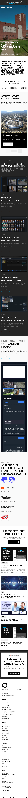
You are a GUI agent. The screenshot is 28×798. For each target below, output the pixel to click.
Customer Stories (6, 761)
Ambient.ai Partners (6, 747)
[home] (6, 7)
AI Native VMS (5, 705)
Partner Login (5, 749)
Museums (4, 735)
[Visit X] (3, 790)
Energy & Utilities (6, 733)
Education (4, 724)
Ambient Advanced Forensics (8, 711)
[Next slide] (20, 151)
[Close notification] (26, 2)
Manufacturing (5, 732)
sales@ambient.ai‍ (6, 786)
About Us (4, 751)
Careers (4, 753)
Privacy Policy (5, 689)
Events (3, 765)
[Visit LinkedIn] (5, 790)
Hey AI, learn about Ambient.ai (8, 695)
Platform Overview (6, 707)
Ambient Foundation (6, 709)
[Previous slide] (8, 151)
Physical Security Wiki (7, 766)
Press (3, 745)
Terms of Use (19, 689)
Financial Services (6, 730)
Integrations (4, 716)
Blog (3, 763)
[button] (25, 7)
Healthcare (4, 737)
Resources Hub (5, 759)
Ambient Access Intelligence (8, 712)
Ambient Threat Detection (7, 714)
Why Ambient (5, 702)
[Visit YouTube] (8, 790)
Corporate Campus (6, 726)
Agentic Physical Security (7, 703)
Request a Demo (5, 718)
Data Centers (5, 728)
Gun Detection (5, 739)
